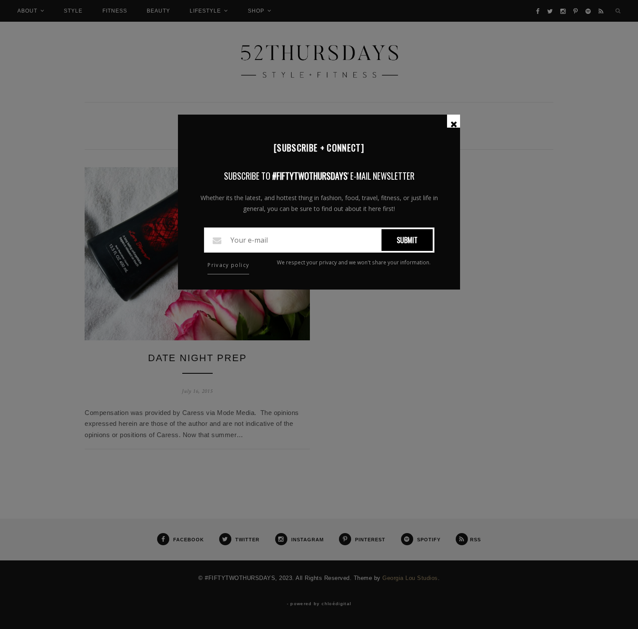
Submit (407, 240)
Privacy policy (228, 265)
